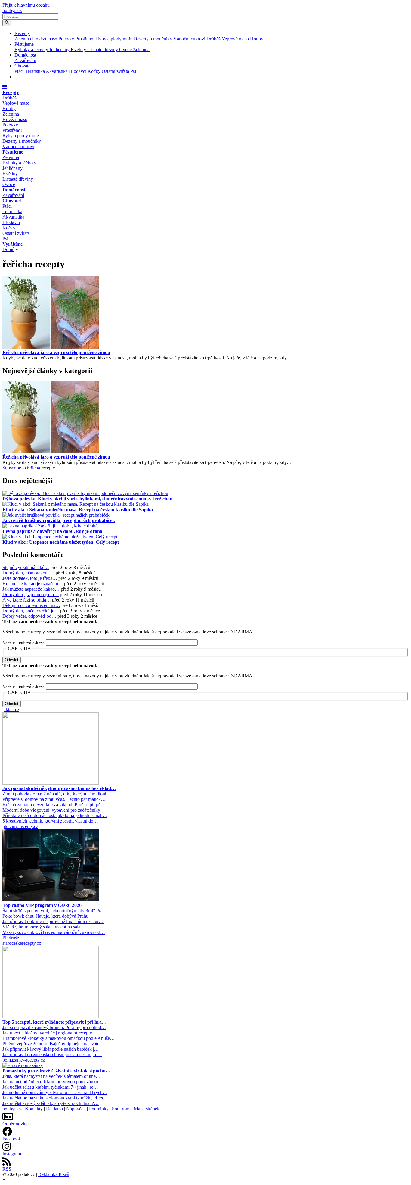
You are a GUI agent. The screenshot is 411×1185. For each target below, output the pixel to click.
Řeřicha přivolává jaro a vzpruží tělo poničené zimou (56, 352)
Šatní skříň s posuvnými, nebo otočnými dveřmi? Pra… (54, 910)
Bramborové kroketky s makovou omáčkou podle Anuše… (58, 1038)
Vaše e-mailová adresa (23, 642)
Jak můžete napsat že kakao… (31, 589)
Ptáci (19, 71)
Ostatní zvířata (116, 71)
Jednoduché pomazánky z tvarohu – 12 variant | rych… (54, 1092)
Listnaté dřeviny (103, 49)
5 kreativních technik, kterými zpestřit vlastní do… (50, 820)
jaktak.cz (10, 709)
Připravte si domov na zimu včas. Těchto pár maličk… (54, 799)
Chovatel (23, 65)
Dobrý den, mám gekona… (28, 572)
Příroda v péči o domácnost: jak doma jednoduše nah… (54, 815)
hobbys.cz (12, 10)
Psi (133, 71)
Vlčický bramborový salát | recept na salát (42, 926)
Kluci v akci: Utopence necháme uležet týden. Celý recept (60, 542)
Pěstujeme (24, 44)
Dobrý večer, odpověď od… (29, 616)
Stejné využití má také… (25, 567)
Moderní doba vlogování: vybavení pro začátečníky (51, 810)
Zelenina (23, 38)
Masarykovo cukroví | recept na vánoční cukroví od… (53, 932)
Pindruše (10, 937)
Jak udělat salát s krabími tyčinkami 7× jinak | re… (50, 1087)
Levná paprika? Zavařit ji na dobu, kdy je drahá (52, 531)
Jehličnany (60, 49)
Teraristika (35, 71)
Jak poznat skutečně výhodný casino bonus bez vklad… (59, 788)
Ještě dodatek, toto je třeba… (29, 578)
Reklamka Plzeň (53, 1174)
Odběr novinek (16, 1123)
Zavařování (25, 60)
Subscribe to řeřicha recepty (28, 467)
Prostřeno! (85, 38)
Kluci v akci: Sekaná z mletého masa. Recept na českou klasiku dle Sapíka (77, 509)
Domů (8, 249)
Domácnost (25, 55)
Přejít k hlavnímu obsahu (26, 5)
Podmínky (99, 1108)
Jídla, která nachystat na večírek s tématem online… (51, 1076)
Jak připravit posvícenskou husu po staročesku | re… (52, 1054)
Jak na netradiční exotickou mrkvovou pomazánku (50, 1081)
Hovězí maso (45, 38)
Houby (256, 38)
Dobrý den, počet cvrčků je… (30, 610)
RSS (6, 1168)
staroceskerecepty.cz (21, 943)
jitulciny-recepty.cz (20, 826)
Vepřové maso (236, 38)
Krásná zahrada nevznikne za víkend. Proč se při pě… (53, 804)
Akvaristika (57, 71)
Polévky (66, 38)
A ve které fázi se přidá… (26, 599)
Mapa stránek (146, 1108)
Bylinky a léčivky (31, 49)
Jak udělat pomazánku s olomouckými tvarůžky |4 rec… (55, 1097)
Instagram (11, 1153)
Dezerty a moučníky (153, 38)
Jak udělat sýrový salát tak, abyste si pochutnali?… (50, 1103)
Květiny (79, 49)
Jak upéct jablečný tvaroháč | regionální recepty (47, 1032)
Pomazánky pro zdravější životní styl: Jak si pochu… (56, 1070)
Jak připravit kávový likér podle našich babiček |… (50, 1049)
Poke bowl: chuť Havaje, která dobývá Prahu (45, 916)
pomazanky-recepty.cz (23, 1059)
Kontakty (34, 1108)
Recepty (22, 33)
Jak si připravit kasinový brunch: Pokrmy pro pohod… (54, 1027)
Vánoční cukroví (189, 38)
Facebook (11, 1138)
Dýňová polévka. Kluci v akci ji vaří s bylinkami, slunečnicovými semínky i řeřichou (87, 498)
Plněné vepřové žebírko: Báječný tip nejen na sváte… (53, 1043)
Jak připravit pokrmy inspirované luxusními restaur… (53, 921)
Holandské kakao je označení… (32, 583)
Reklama (54, 1108)
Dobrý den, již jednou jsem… (30, 594)
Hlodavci (78, 71)
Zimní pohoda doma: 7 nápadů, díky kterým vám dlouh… (57, 793)
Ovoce (126, 49)
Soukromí (121, 1108)
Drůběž (214, 38)
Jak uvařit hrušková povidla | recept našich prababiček (58, 520)
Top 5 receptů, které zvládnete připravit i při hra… (54, 1022)
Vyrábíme (12, 244)
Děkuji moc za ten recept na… (31, 605)
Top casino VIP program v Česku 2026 (42, 905)
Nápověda (76, 1108)
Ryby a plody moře (115, 38)
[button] (4, 86)
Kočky (95, 71)
